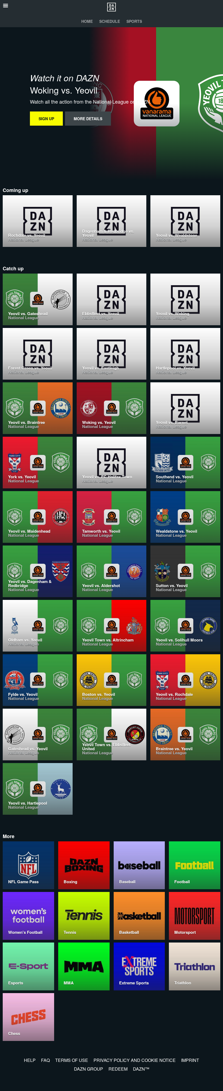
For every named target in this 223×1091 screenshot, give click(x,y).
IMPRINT (190, 1060)
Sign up (46, 118)
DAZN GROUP (88, 1069)
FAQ (45, 1060)
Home (87, 21)
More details (88, 118)
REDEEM (118, 1069)
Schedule (109, 21)
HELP (30, 1060)
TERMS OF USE (71, 1060)
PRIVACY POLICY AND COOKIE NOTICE (135, 1060)
